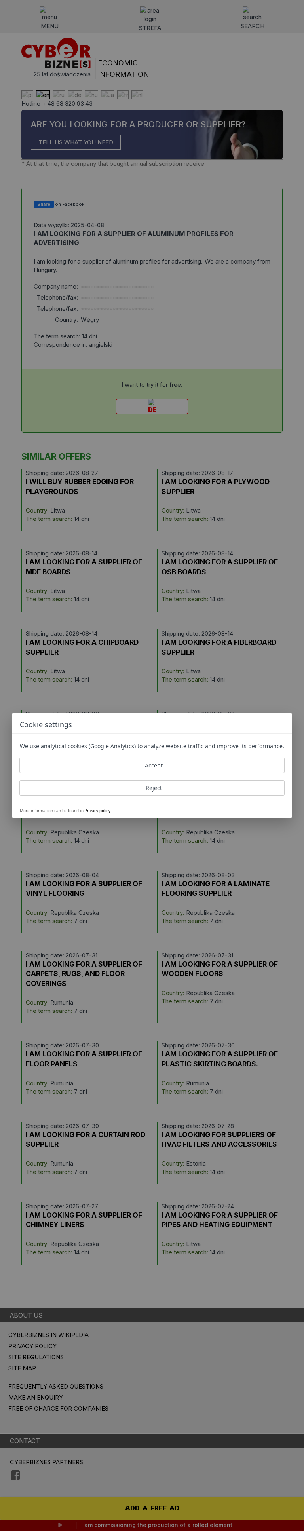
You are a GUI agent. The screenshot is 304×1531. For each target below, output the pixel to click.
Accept (154, 765)
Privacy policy (97, 810)
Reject (154, 788)
